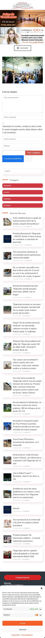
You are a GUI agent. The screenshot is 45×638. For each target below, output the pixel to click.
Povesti (6, 205)
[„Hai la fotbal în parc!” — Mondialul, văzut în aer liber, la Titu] (7, 477)
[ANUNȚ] (7, 510)
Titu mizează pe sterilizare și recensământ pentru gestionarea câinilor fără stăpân (27, 255)
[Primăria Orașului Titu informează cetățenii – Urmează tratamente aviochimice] (7, 539)
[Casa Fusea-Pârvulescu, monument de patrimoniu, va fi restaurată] (7, 443)
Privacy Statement (27, 635)
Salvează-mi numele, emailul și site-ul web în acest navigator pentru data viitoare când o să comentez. (22, 129)
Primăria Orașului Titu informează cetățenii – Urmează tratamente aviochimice (26, 538)
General (7, 185)
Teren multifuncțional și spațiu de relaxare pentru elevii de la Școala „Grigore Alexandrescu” (27, 221)
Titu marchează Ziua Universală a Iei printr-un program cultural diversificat (26, 522)
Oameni (7, 199)
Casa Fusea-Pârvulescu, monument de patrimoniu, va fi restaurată (26, 442)
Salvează (22, 629)
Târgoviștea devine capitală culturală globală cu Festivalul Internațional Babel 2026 (26, 553)
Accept (22, 623)
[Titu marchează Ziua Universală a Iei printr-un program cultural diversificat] (7, 523)
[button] (41, 588)
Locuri (6, 192)
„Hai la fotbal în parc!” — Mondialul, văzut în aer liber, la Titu (26, 476)
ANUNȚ (16, 509)
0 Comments (28, 226)
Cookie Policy (15, 635)
